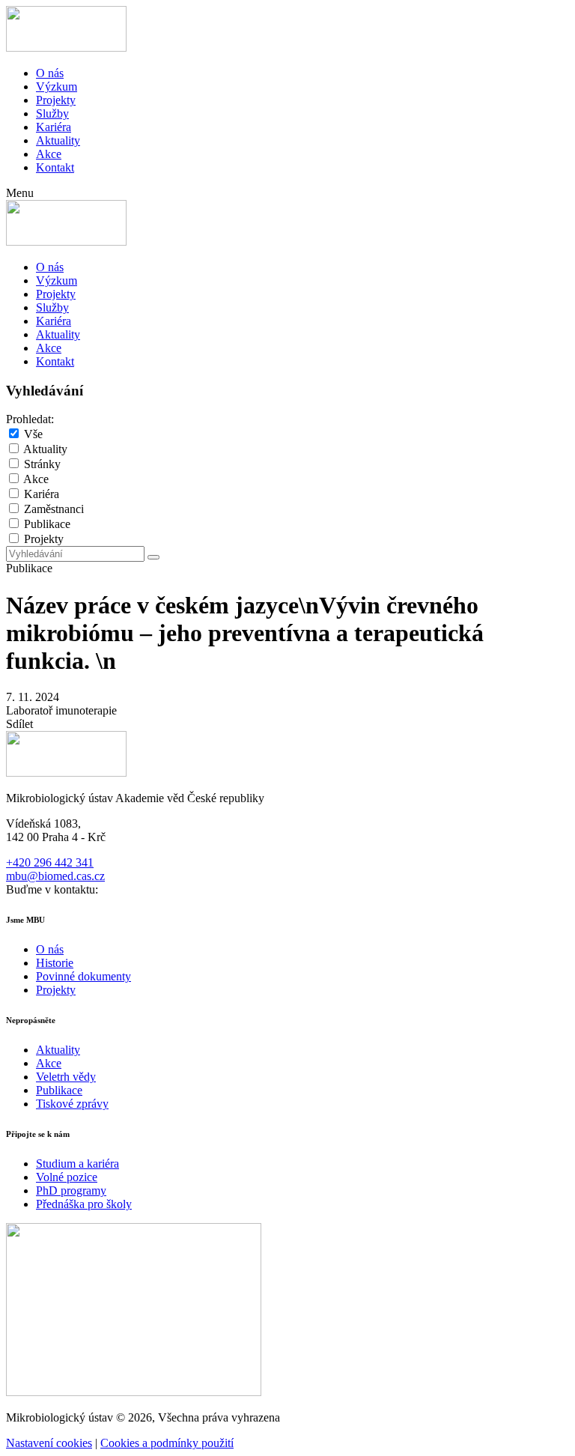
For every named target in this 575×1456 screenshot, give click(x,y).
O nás (50, 73)
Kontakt (55, 167)
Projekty (56, 100)
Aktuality (58, 140)
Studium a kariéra (77, 1163)
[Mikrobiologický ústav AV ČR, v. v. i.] (66, 47)
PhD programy (71, 1190)
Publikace (47, 524)
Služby (52, 113)
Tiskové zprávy (72, 1103)
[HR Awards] (133, 1392)
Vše (33, 434)
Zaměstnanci (54, 509)
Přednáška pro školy (84, 1204)
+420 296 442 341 (50, 862)
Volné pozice (66, 1177)
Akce (48, 154)
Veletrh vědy (66, 1076)
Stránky (42, 464)
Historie (54, 962)
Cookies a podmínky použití (167, 1443)
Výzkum (56, 86)
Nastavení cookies (49, 1443)
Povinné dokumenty (83, 976)
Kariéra (53, 127)
